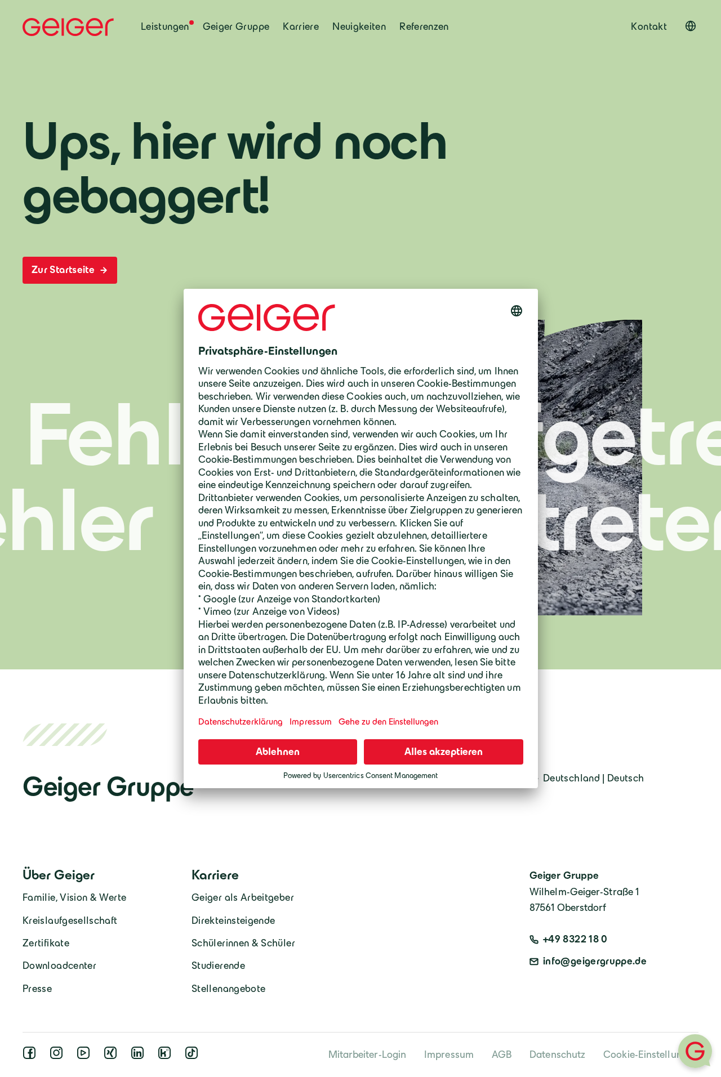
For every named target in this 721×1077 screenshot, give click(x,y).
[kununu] (167, 1056)
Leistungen (165, 26)
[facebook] (32, 1056)
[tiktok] (194, 1056)
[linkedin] (140, 1056)
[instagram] (59, 1056)
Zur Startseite (64, 269)
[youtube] (86, 1056)
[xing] (113, 1056)
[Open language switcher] (690, 26)
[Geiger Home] (68, 27)
